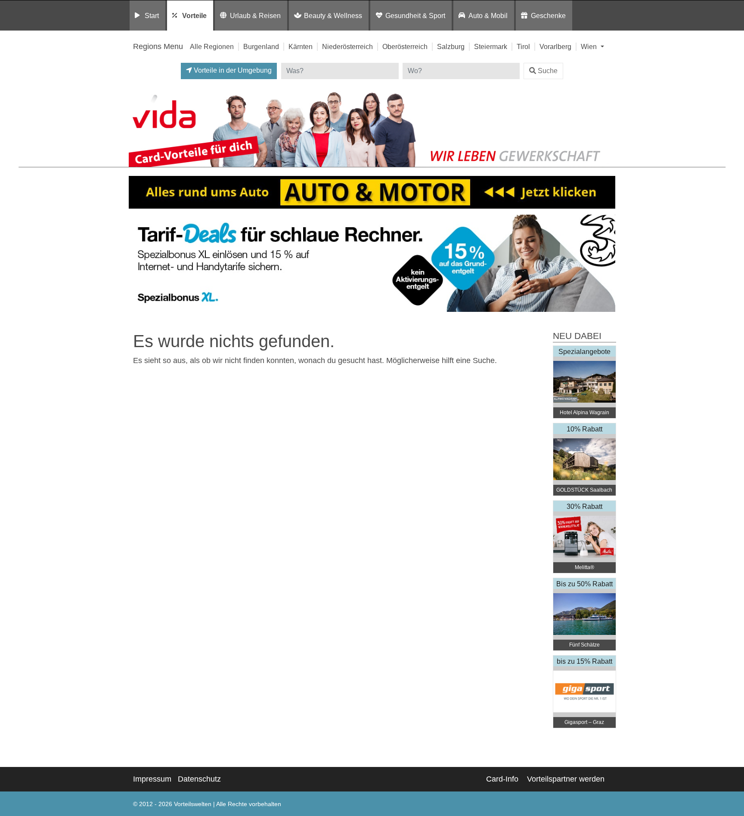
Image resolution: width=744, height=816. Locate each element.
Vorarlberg (555, 46)
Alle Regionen (212, 46)
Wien (589, 46)
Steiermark (490, 46)
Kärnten (300, 46)
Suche (548, 70)
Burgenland (261, 46)
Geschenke (548, 15)
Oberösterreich (405, 46)
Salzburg (451, 46)
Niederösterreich (347, 46)
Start (152, 15)
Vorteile (194, 15)
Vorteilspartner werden (565, 779)
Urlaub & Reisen (255, 15)
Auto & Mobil (488, 15)
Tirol (523, 46)
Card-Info (502, 779)
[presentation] (136, 263)
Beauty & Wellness (333, 15)
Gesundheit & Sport (415, 15)
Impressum (152, 779)
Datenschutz (199, 779)
